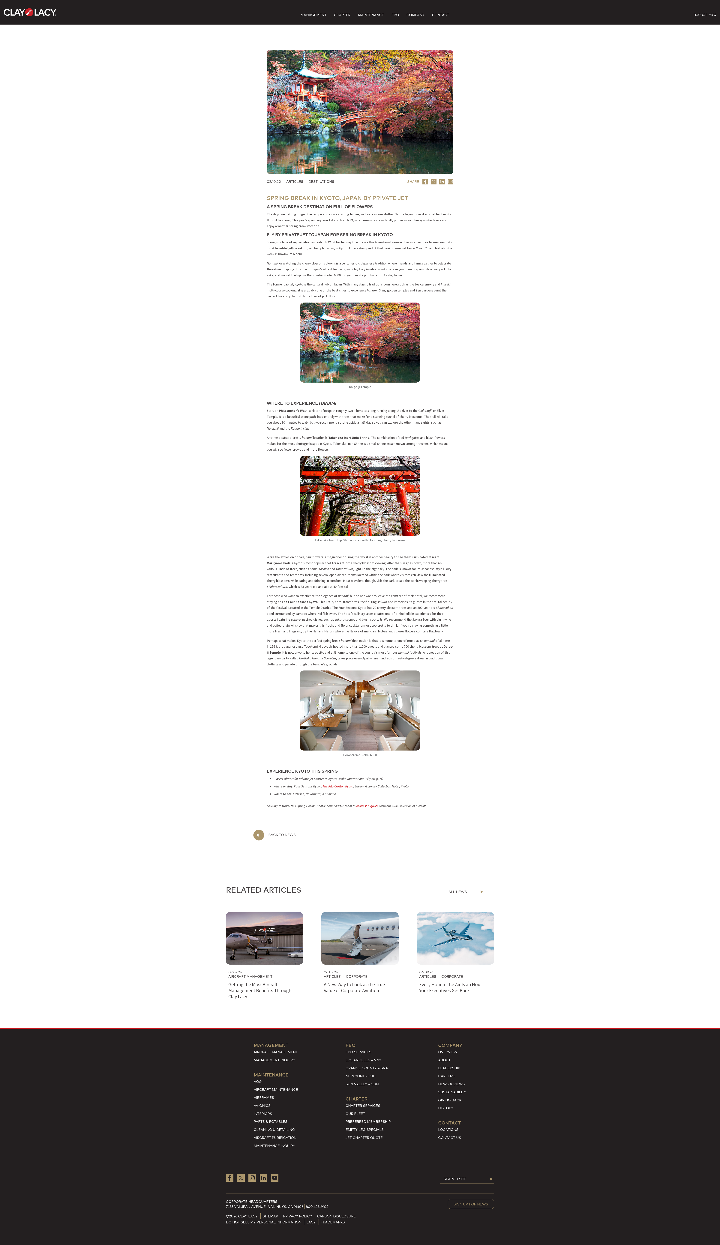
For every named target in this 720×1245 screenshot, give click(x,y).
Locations (448, 1129)
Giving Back (449, 1100)
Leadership (449, 1068)
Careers (446, 1076)
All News (457, 892)
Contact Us (449, 1138)
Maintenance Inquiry (274, 1146)
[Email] (450, 181)
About (444, 1060)
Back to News (282, 835)
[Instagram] (252, 1177)
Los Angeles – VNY (363, 1060)
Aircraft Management (276, 1052)
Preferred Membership (368, 1121)
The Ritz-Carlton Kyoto (337, 786)
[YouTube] (274, 1177)
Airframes (264, 1097)
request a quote (367, 806)
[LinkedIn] (263, 1177)
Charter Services (363, 1105)
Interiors (263, 1114)
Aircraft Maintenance (276, 1089)
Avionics (262, 1105)
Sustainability (452, 1092)
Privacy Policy (297, 1216)
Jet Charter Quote (364, 1138)
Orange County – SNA (367, 1068)
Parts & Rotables (270, 1121)
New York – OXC (361, 1076)
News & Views (451, 1084)
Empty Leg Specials (365, 1129)
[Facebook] (425, 181)
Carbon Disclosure (336, 1216)
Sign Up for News (471, 1204)
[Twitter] (433, 181)
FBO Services (358, 1052)
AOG (258, 1081)
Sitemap (270, 1216)
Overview (447, 1052)
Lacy (311, 1222)
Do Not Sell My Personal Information (263, 1222)
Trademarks (333, 1222)
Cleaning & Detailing (274, 1129)
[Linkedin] (442, 181)
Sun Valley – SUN (362, 1084)
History (445, 1108)
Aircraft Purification (275, 1138)
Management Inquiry (274, 1060)
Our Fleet (355, 1114)
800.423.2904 (705, 15)
